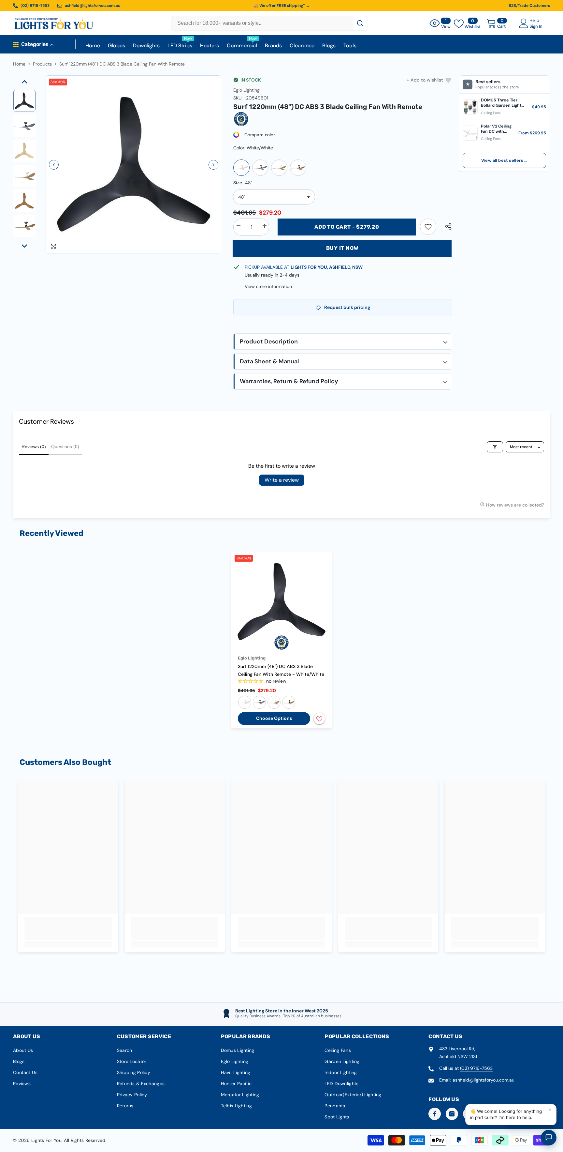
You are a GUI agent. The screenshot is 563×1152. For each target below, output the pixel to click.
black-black (259, 702)
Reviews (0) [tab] (34, 446)
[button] (54, 165)
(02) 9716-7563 (476, 1068)
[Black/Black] (260, 167)
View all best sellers (504, 160)
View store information (268, 286)
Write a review (282, 480)
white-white (244, 702)
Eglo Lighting (246, 90)
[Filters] (495, 446)
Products (42, 64)
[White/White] (241, 167)
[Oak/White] (279, 167)
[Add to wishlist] (319, 718)
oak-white (274, 702)
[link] (428, 227)
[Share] (446, 226)
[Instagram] (452, 1114)
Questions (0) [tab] (65, 446)
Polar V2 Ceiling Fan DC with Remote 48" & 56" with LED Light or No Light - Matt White (497, 129)
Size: (242, 183)
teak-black (288, 702)
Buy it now (342, 248)
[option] (134, 164)
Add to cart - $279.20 (346, 227)
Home (19, 64)
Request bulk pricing (347, 307)
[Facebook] (434, 1114)
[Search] (360, 23)
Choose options (274, 718)
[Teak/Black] (298, 167)
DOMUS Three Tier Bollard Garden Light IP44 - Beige (501, 103)
